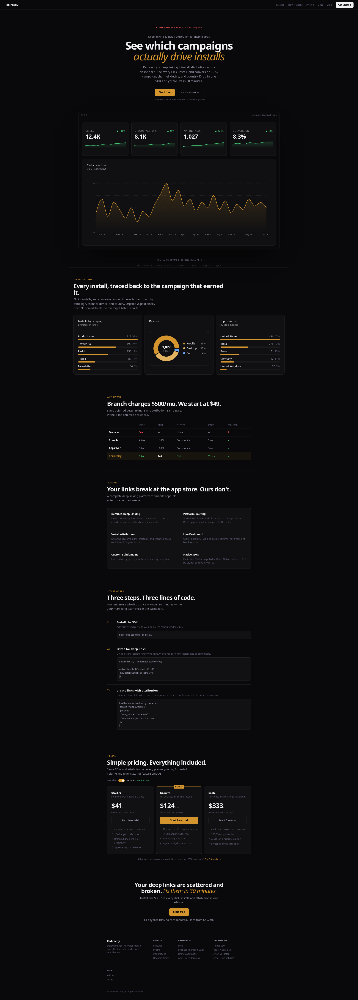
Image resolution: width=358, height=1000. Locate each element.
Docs (320, 4)
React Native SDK (222, 949)
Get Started (344, 4)
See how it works (189, 92)
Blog (329, 4)
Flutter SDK (219, 945)
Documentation (161, 958)
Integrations (159, 953)
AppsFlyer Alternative (189, 958)
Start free (165, 92)
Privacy (110, 975)
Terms (110, 979)
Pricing (310, 4)
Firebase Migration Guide (191, 949)
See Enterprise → (213, 859)
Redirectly (11, 5)
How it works (295, 4)
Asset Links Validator (224, 958)
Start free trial (130, 820)
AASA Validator (221, 953)
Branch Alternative (188, 953)
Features (279, 4)
